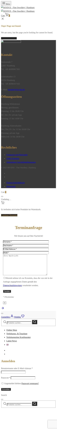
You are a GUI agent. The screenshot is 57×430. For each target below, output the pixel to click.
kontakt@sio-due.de (16, 89)
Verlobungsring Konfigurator (18, 337)
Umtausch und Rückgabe (17, 155)
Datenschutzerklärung (15, 182)
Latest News (11, 341)
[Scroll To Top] (2, 309)
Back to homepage (9, 38)
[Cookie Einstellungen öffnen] (21, 427)
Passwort (5, 378)
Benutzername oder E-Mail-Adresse (17, 368)
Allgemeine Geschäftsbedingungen (21, 162)
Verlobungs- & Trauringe (16, 334)
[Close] (2, 196)
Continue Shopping (9, 215)
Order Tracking (12, 158)
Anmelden (6, 389)
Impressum (11, 186)
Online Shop (11, 330)
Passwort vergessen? (30, 383)
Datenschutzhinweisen (12, 285)
